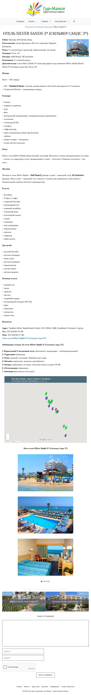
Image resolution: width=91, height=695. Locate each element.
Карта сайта (36, 687)
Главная (20, 21)
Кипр (41, 27)
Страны (44, 21)
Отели (31, 21)
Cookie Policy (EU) (68, 687)
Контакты (45, 687)
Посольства (60, 21)
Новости (27, 687)
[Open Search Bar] (74, 21)
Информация (54, 687)
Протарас (48, 27)
